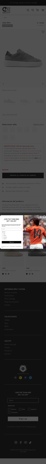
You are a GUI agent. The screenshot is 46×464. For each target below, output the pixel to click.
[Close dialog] (44, 217)
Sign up (11, 242)
